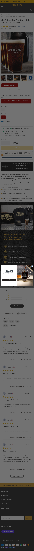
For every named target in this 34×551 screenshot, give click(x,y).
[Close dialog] (32, 266)
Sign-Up (9, 279)
